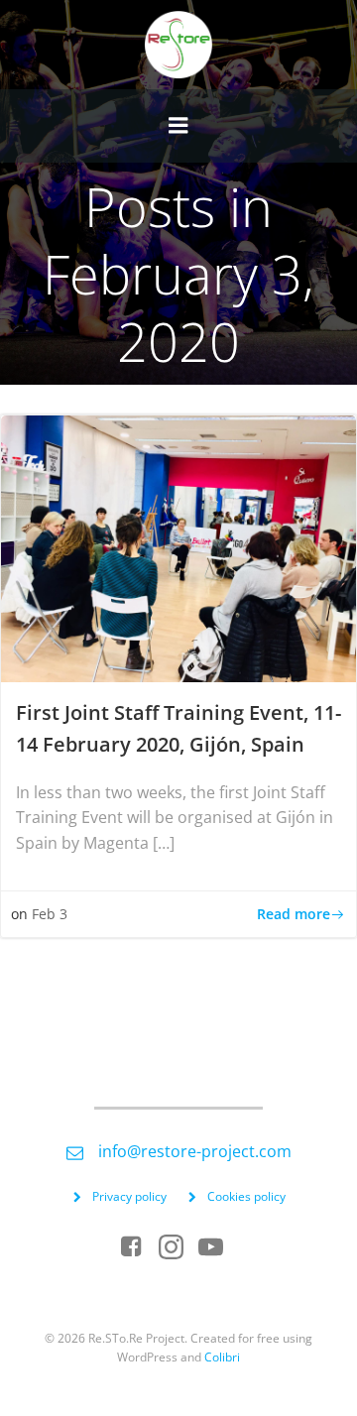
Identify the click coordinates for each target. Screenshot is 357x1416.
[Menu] (178, 126)
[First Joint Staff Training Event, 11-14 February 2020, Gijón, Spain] (178, 547)
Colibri (222, 1357)
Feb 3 (49, 913)
